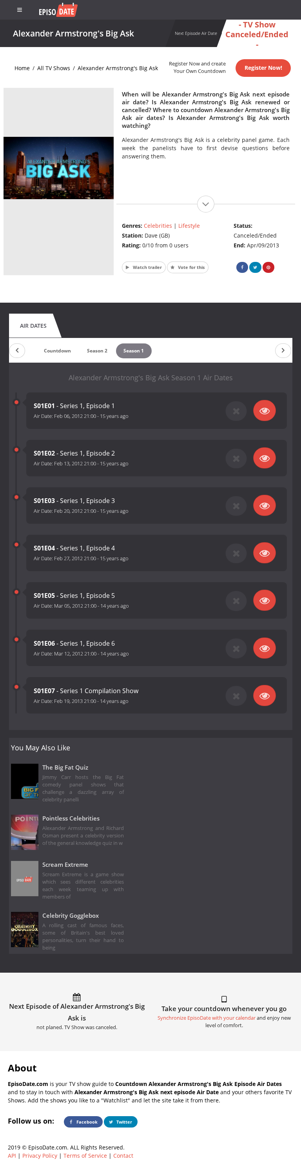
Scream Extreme (65, 864)
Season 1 (133, 350)
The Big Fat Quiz (65, 767)
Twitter (123, 1122)
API (12, 1155)
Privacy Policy (39, 1155)
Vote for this (191, 267)
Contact (123, 1155)
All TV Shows (53, 68)
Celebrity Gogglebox (70, 915)
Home (22, 68)
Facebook (86, 1122)
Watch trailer (147, 267)
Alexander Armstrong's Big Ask (118, 68)
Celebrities (158, 225)
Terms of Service (85, 1155)
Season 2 (97, 350)
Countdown (57, 350)
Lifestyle (189, 225)
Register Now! (263, 67)
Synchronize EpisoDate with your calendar (207, 1018)
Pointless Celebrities (71, 818)
